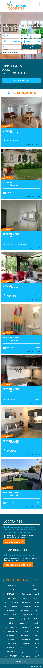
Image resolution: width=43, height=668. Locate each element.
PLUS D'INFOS (21, 81)
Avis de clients (13, 542)
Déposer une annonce (17, 565)
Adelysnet (38, 666)
